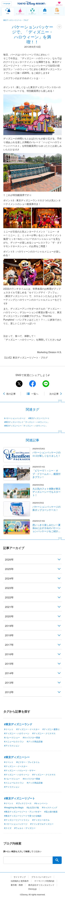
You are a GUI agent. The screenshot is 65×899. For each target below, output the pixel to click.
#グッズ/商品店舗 (34, 741)
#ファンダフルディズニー (42, 823)
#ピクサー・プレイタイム (28, 762)
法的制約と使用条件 (20, 881)
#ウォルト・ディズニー (25, 828)
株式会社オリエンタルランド (41, 885)
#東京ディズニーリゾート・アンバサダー (22, 811)
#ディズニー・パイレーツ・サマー (19, 770)
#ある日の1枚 (33, 807)
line (45, 383)
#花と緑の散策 (51, 811)
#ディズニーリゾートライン (16, 819)
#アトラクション (11, 745)
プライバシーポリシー (41, 877)
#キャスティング (49, 807)
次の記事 (54, 393)
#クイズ (7, 828)
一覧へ (34, 393)
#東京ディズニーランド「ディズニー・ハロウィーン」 (26, 422)
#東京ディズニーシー (17, 757)
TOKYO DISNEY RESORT (32, 3)
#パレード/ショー (12, 737)
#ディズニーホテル (41, 819)
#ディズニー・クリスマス (44, 733)
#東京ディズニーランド (18, 724)
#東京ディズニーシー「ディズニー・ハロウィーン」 (25, 425)
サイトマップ (20, 877)
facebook (32, 383)
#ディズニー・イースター (28, 729)
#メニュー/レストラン (14, 741)
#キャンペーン (41, 803)
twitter (19, 383)
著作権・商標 (17, 885)
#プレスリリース (24, 803)
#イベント (8, 729)
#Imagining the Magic (14, 807)
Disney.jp (32, 889)
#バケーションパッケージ (14, 418)
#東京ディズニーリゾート (39, 418)
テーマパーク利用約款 (44, 881)
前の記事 (11, 393)
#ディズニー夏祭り (51, 729)
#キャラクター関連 (31, 737)
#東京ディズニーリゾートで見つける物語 (22, 815)
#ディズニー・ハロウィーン (16, 733)
